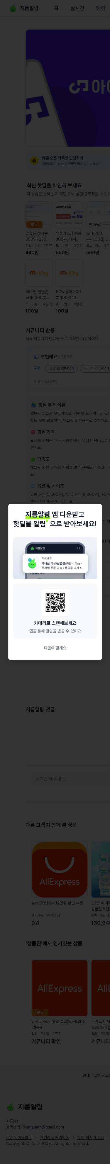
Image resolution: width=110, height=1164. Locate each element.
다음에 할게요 (55, 648)
